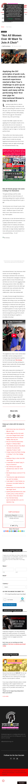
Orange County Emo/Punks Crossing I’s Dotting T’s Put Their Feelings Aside (15, 454)
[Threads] (15, 531)
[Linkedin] (22, 531)
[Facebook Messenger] (9, 531)
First (4, 572)
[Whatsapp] (18, 531)
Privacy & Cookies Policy (21, 772)
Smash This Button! (9, 605)
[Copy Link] (20, 531)
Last (17, 572)
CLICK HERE (5, 696)
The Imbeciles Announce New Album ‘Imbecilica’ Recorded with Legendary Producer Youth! (15, 448)
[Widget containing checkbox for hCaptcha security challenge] (14, 599)
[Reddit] (8, 531)
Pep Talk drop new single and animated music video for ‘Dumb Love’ (14, 468)
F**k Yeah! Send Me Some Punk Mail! (15, 594)
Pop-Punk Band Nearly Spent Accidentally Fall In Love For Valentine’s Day (15, 500)
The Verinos (19, 360)
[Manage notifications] (3, 781)
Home (3, 14)
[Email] (11, 531)
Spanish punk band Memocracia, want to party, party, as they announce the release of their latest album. (15, 493)
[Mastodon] (16, 531)
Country (6, 583)
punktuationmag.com (18, 521)
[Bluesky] (13, 531)
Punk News (8, 27)
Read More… (18, 18)
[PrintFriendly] (24, 531)
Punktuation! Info (7, 21)
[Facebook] (4, 531)
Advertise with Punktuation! (8, 772)
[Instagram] (6, 531)
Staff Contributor (6, 46)
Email (5, 575)
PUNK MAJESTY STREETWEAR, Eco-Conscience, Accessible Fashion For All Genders (15, 483)
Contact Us (4, 774)
